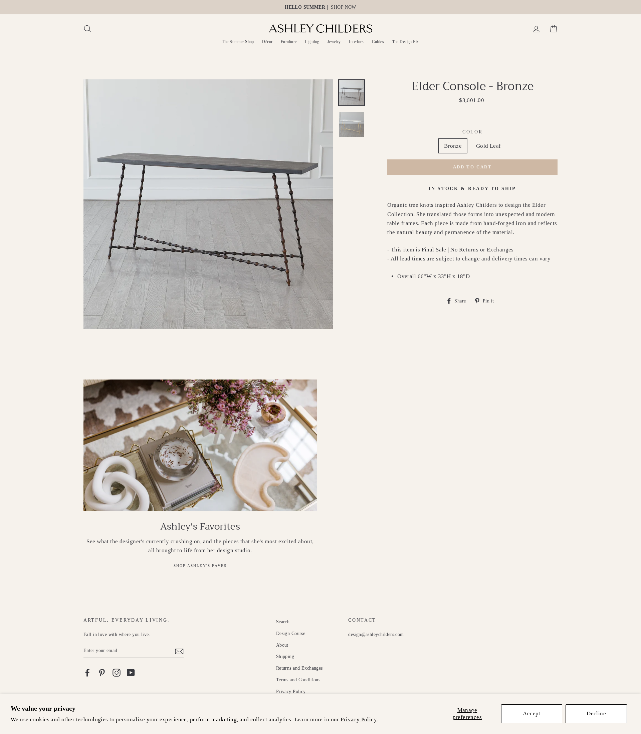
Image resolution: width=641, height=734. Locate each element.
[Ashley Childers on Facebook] (87, 672)
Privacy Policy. (359, 719)
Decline (596, 713)
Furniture (289, 41)
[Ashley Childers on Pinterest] (102, 672)
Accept (532, 713)
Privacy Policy (291, 691)
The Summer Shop (238, 41)
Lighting (312, 41)
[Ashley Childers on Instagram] (117, 672)
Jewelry (334, 41)
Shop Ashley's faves (200, 566)
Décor (267, 41)
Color (472, 131)
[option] (320, 7)
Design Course (290, 633)
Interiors (356, 41)
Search (283, 621)
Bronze (453, 146)
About (282, 645)
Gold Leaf (488, 146)
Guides (378, 41)
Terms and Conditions (298, 679)
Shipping (285, 656)
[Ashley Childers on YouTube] (131, 672)
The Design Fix (405, 41)
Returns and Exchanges (299, 668)
